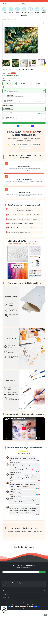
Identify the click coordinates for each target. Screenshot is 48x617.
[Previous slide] (3, 552)
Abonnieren (42, 572)
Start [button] (4, 590)
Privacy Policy (27, 575)
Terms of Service (20, 575)
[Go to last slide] (3, 63)
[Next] (44, 11)
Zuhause (4, 19)
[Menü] (6, 607)
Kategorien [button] (5, 594)
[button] (4, 4)
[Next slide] (45, 63)
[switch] (4, 612)
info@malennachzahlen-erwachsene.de (12, 585)
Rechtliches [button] (5, 597)
